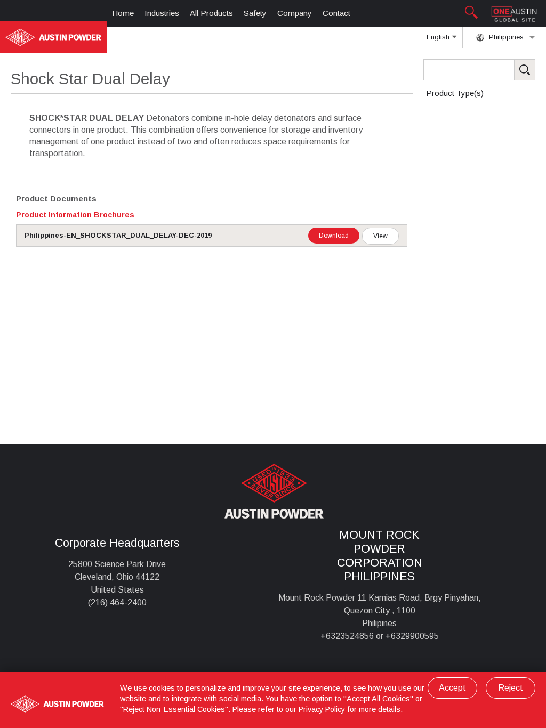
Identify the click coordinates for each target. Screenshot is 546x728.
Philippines (505, 37)
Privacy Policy (322, 709)
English (439, 37)
